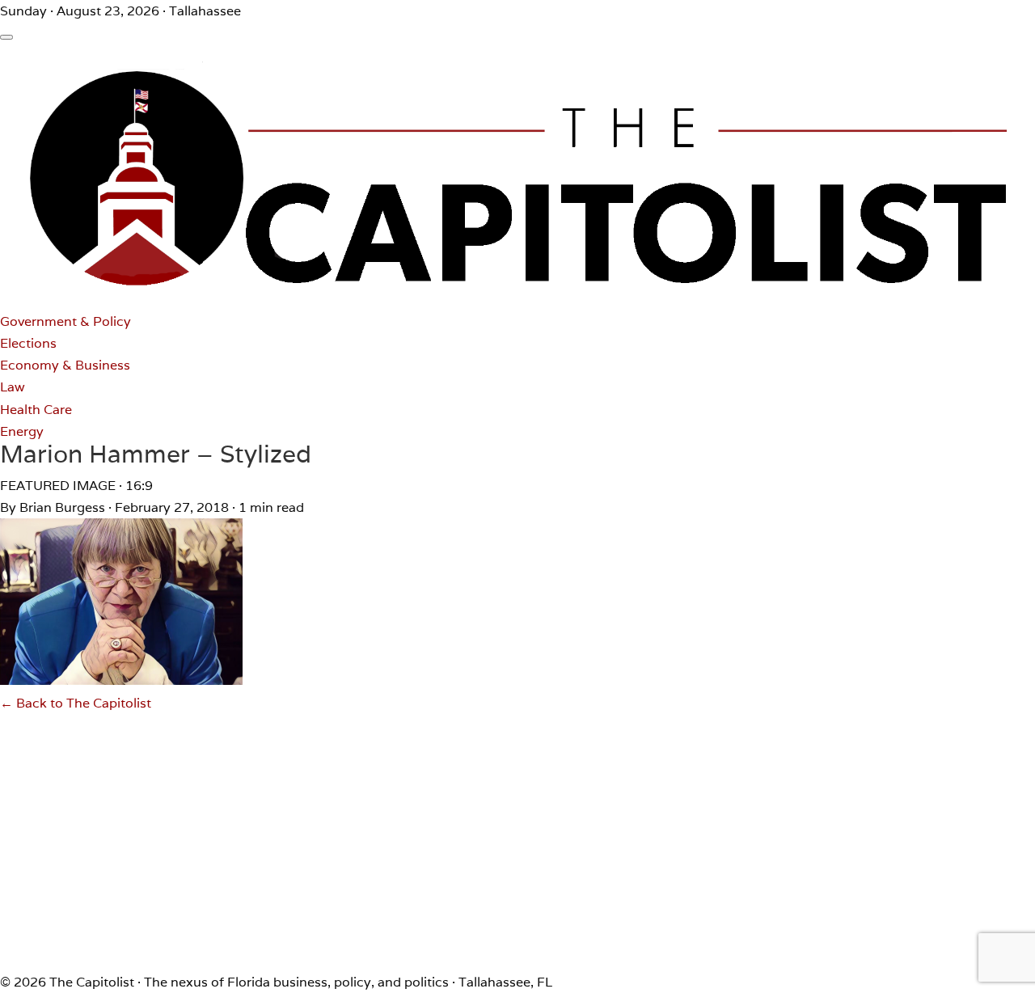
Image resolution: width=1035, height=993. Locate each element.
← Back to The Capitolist (75, 703)
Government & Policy (65, 321)
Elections (28, 343)
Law (12, 386)
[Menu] (6, 37)
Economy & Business (65, 365)
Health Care (36, 409)
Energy (22, 431)
